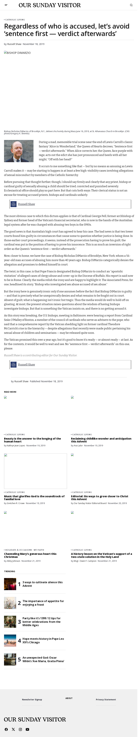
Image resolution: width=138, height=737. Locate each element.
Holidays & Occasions (18, 550)
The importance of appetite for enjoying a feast (43, 602)
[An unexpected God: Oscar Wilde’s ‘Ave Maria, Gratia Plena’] (10, 659)
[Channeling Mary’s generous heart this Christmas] (35, 528)
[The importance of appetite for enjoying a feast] (10, 603)
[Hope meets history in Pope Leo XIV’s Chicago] (10, 641)
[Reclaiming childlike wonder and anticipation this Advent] (102, 413)
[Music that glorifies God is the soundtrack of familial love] (35, 471)
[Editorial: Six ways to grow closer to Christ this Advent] (102, 471)
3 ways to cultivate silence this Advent (43, 584)
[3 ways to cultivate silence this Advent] (10, 584)
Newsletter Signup (32, 699)
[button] (6, 5)
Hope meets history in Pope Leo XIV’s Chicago (43, 640)
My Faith (39, 550)
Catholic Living (15, 19)
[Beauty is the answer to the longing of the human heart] (35, 413)
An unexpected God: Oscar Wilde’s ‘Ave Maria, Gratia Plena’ (43, 659)
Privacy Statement (106, 699)
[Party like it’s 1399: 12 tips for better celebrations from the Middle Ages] (10, 622)
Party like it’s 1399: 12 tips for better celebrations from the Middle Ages (42, 621)
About (69, 698)
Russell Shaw (26, 204)
